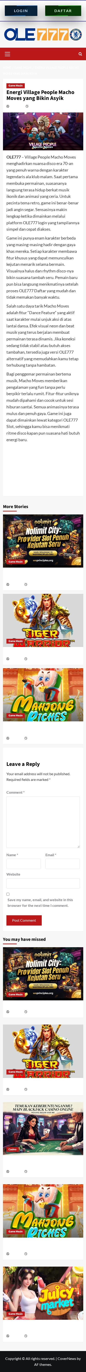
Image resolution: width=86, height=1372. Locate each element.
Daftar (63, 10)
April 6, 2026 (35, 739)
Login (21, 10)
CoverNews (67, 1358)
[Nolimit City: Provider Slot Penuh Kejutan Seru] (43, 541)
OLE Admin (17, 106)
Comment (15, 792)
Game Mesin (15, 86)
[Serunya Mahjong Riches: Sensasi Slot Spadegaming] (43, 694)
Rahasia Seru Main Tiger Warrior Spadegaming (42, 652)
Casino (12, 1149)
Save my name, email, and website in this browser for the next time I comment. (40, 902)
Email (50, 855)
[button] (7, 53)
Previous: (39, 466)
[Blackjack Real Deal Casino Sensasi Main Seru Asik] (43, 1128)
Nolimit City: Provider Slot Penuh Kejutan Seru (42, 1006)
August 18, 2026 (37, 585)
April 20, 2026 (36, 1172)
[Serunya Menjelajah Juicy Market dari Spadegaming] (43, 1293)
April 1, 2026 (35, 1336)
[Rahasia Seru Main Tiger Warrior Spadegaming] (43, 620)
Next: (38, 484)
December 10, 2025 (41, 106)
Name (12, 855)
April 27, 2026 (36, 659)
